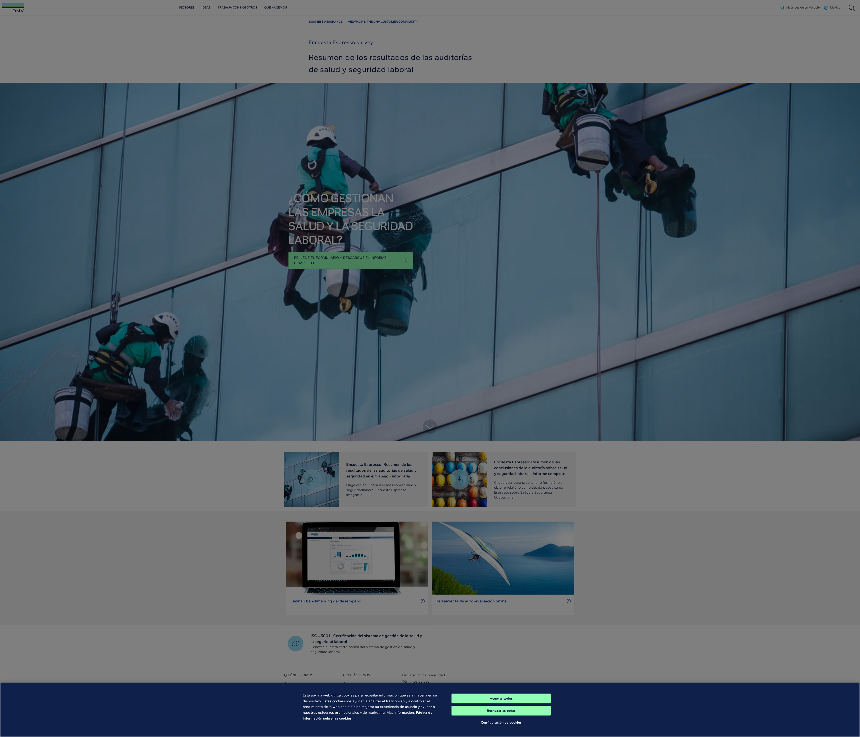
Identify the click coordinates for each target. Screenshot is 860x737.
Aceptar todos (501, 698)
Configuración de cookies (501, 722)
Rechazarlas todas (501, 711)
